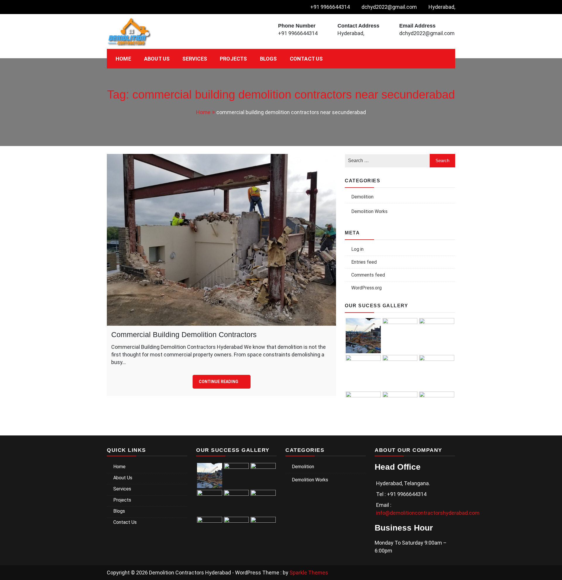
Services (194, 59)
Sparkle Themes (308, 572)
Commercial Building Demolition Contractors (184, 334)
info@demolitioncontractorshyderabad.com (427, 513)
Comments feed (368, 275)
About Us (157, 59)
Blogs (268, 59)
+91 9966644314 (330, 7)
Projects (233, 59)
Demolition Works (369, 211)
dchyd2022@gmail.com (389, 7)
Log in (357, 249)
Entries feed (364, 262)
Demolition (362, 197)
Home (123, 59)
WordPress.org (366, 288)
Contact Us (306, 59)
